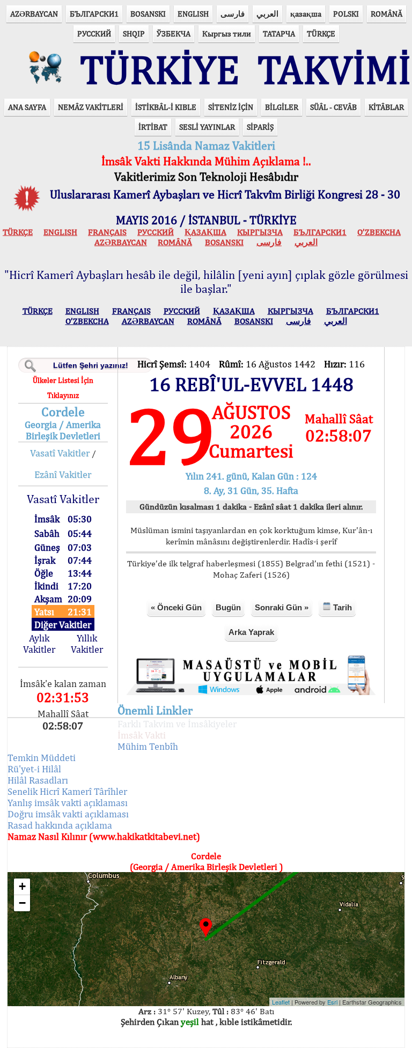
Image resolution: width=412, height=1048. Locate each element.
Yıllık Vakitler (87, 643)
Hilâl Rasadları (38, 780)
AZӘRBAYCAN (34, 13)
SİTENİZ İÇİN (230, 107)
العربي (267, 13)
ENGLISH (193, 13)
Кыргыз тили (226, 33)
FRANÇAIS (107, 232)
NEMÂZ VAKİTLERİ (90, 107)
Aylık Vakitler (39, 643)
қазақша (305, 13)
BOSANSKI (148, 13)
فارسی (232, 13)
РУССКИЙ (94, 33)
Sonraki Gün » (281, 607)
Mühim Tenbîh (147, 746)
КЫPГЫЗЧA (260, 232)
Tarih (341, 607)
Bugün (228, 607)
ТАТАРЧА (279, 33)
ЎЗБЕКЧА (173, 33)
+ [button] (22, 886)
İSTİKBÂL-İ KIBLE (165, 107)
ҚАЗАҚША (205, 232)
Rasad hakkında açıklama (60, 825)
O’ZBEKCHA (379, 232)
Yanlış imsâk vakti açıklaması (68, 802)
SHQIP (134, 33)
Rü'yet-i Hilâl (34, 768)
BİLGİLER (281, 107)
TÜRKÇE (321, 33)
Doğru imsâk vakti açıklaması (68, 814)
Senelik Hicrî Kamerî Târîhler (67, 791)
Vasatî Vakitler (60, 453)
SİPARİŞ (260, 126)
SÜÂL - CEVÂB (333, 107)
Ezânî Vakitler (62, 474)
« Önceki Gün (176, 607)
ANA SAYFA (27, 107)
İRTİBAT (152, 126)
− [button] (22, 903)
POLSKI (346, 13)
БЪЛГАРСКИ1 (94, 13)
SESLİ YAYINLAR (207, 126)
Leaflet (281, 1002)
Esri (332, 1002)
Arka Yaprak (251, 632)
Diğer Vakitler (62, 624)
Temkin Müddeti (42, 757)
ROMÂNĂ (386, 13)
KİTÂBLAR (386, 107)
